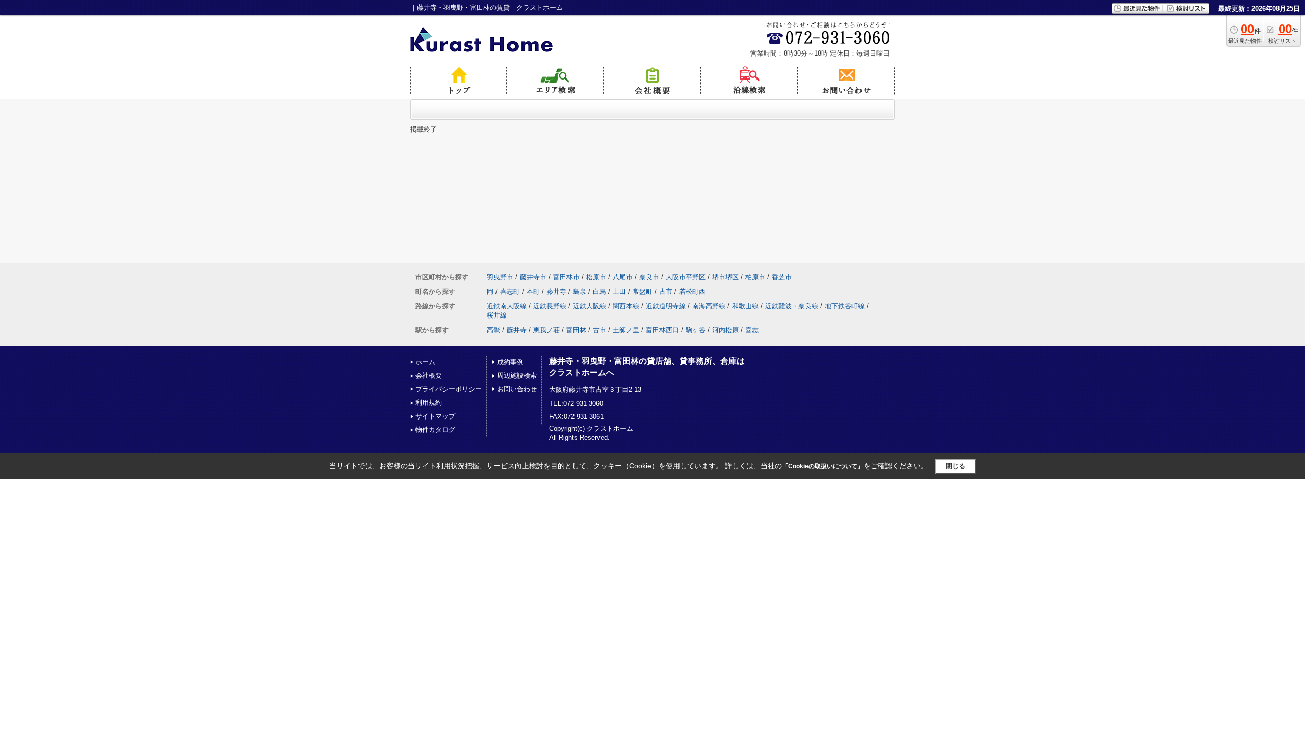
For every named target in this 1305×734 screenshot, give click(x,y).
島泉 (579, 291)
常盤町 (642, 291)
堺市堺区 (725, 277)
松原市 (596, 277)
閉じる (955, 466)
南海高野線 (708, 306)
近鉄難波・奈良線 (791, 306)
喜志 (752, 330)
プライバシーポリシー (448, 389)
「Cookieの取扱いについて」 (823, 466)
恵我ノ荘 (546, 330)
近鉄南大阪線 (507, 306)
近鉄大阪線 (589, 306)
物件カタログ (435, 429)
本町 (533, 291)
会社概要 (428, 375)
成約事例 (510, 362)
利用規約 (428, 402)
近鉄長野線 (549, 306)
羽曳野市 (500, 277)
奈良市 (649, 277)
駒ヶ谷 (696, 330)
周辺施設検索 (517, 375)
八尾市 (623, 277)
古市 (665, 291)
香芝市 (782, 277)
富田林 (576, 330)
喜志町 (510, 291)
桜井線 (497, 315)
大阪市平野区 (686, 277)
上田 (619, 291)
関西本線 (626, 306)
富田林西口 (662, 330)
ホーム (425, 362)
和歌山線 (745, 306)
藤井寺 (556, 291)
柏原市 (755, 277)
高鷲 (493, 330)
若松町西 (692, 291)
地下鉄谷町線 (845, 306)
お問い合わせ (517, 389)
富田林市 (566, 277)
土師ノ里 (626, 330)
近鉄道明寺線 (666, 306)
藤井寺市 (533, 277)
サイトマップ (435, 416)
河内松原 (725, 330)
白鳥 (599, 291)
